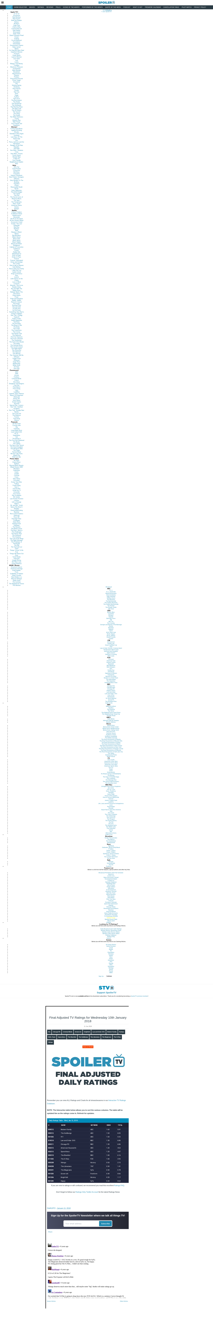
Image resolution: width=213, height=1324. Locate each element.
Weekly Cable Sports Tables (111, 933)
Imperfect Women (16, 52)
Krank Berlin (17, 55)
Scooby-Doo (17, 308)
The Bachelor (111, 599)
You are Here (111, 858)
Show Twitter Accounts (111, 913)
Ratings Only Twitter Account (87, 1192)
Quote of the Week (113, 7)
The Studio (16, 115)
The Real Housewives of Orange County (111, 748)
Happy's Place (111, 690)
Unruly (111, 830)
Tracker (111, 638)
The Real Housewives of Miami (111, 744)
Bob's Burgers (111, 667)
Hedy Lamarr (16, 47)
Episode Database (111, 882)
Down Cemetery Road (17, 35)
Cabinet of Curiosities (16, 247)
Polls (58, 7)
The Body (16, 327)
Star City (16, 92)
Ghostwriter (16, 43)
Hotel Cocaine (16, 575)
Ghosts (111, 626)
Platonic (16, 75)
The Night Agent (16, 348)
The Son (110, 823)
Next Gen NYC (110, 731)
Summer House (111, 733)
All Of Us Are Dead (16, 219)
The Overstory (16, 350)
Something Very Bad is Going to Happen (16, 312)
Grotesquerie (111, 772)
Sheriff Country (110, 637)
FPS (111, 962)
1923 (16, 372)
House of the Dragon (111, 796)
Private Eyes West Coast (111, 650)
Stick (16, 93)
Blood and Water (16, 244)
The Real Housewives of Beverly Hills (111, 741)
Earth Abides (16, 570)
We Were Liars (16, 562)
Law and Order (110, 692)
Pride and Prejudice (16, 298)
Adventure (111, 960)
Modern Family (112, 1032)
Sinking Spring (16, 85)
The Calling (16, 443)
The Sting (16, 113)
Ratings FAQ (111, 936)
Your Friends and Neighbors (16, 124)
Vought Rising (16, 560)
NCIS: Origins (111, 634)
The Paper (16, 450)
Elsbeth (111, 617)
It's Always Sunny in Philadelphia (111, 774)
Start (9, 7)
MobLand (17, 397)
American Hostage (17, 569)
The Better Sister (16, 528)
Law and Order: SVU (111, 693)
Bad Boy (16, 227)
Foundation (16, 42)
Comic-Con (110, 876)
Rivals (17, 189)
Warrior (16, 420)
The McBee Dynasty (111, 738)
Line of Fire (111, 695)
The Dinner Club (16, 333)
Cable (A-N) (108, 703)
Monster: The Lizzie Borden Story (16, 286)
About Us (111, 874)
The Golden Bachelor (111, 602)
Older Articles (124, 1301)
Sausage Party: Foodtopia (17, 519)
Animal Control (110, 662)
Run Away (16, 303)
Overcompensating (17, 510)
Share (50, 1232)
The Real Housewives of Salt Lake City (111, 752)
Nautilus (110, 708)
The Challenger (16, 532)
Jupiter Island (16, 272)
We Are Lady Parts (17, 453)
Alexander (16, 217)
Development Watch (111, 879)
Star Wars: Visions (17, 153)
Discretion (16, 382)
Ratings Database (111, 935)
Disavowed (16, 32)
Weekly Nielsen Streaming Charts (111, 930)
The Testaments (16, 202)
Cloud (111, 948)
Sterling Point (16, 523)
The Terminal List (16, 547)
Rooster (111, 808)
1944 (16, 373)
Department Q (16, 254)
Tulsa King (16, 418)
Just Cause (16, 494)
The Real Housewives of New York (111, 747)
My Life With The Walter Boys (16, 289)
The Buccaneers (16, 100)
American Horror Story (111, 763)
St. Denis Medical (111, 698)
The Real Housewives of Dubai (111, 742)
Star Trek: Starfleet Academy (16, 407)
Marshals (111, 628)
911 (49, 1032)
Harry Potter (111, 794)
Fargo (111, 769)
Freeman (16, 428)
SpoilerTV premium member (139, 996)
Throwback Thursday (111, 914)
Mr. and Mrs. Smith (16, 505)
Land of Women (17, 57)
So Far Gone (16, 310)
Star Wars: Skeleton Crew (16, 151)
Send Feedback (111, 911)
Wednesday (16, 363)
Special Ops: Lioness (16, 405)
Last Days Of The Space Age (16, 137)
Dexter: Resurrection (111, 838)
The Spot (17, 200)
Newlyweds (110, 697)
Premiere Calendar (111, 902)
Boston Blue (111, 612)
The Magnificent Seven (16, 583)
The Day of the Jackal (16, 445)
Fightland (111, 846)
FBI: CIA (110, 621)
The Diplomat (16, 335)
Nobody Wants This (16, 292)
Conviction (16, 170)
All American (111, 642)
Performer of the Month (92, 7)
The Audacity (111, 709)
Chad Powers (16, 169)
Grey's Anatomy (111, 595)
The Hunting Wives (16, 345)
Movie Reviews (111, 894)
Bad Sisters (16, 19)
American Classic (16, 567)
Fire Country (111, 623)
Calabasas (16, 249)
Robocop (16, 515)
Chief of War (17, 27)
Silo (16, 83)
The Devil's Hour (16, 533)
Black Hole (16, 239)
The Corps (16, 328)
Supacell (16, 317)
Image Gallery (111, 887)
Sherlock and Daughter (111, 651)
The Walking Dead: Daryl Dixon (111, 712)
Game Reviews (111, 946)
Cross (16, 477)
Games (109, 938)
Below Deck (111, 725)
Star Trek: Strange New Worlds (16, 411)
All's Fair (16, 167)
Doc (111, 668)
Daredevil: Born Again (17, 133)
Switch (111, 955)
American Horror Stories (16, 206)
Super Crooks (16, 318)
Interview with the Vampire (111, 720)
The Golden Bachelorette (110, 604)
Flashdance (16, 387)
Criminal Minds (16, 378)
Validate (109, 976)
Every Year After (16, 482)
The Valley (111, 753)
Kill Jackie (16, 497)
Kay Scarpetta (16, 495)
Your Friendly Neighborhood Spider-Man (16, 161)
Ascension (16, 15)
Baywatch (111, 664)
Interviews (111, 888)
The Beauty (110, 775)
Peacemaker (111, 806)
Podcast (110, 900)
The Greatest (16, 537)
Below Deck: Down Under (111, 727)
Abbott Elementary (110, 593)
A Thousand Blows (17, 128)
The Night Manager (16, 540)
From (16, 572)
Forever (16, 259)
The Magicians (106, 1037)
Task (111, 811)
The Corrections (16, 330)
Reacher (16, 512)
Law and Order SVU (98, 1032)
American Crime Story (111, 761)
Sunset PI (111, 700)
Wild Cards (111, 656)
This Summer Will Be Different (16, 356)
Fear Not (16, 385)
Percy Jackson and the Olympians (16, 142)
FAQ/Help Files (110, 883)
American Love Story (111, 764)
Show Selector (20, 7)
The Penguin (111, 819)
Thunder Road (111, 715)
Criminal (16, 475)
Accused (111, 659)
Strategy (110, 968)
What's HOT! (111, 921)
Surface (16, 97)
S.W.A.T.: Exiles (111, 855)
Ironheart (16, 135)
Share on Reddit (88, 1047)
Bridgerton (16, 245)
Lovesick (16, 283)
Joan (110, 646)
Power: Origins (110, 852)
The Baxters (17, 527)
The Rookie (110, 606)
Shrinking (17, 87)
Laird (16, 390)
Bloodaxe (17, 469)
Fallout (16, 484)
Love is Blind (16, 282)
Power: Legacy (110, 850)
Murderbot (16, 72)
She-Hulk (17, 148)
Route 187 (16, 398)
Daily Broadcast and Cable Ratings (111, 929)
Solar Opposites (16, 190)
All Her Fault (17, 424)
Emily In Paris (16, 257)
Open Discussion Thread (111, 877)
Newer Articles (51, 1301)
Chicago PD (111, 689)
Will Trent (111, 609)
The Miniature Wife (17, 448)
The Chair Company (111, 814)
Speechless (61, 1037)
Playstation (111, 952)
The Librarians (95, 1037)
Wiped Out (16, 455)
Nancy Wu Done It (16, 507)
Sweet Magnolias (16, 320)
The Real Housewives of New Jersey (111, 745)
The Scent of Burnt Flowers (111, 781)
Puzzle (111, 971)
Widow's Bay (16, 120)
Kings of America (16, 273)
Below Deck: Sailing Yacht (111, 730)
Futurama (17, 174)
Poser (16, 297)
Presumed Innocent (16, 78)
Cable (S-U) (108, 834)
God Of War (16, 489)
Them (16, 548)
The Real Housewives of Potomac (111, 750)
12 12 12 (16, 14)
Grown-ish (78, 1032)
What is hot (137, 7)
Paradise (16, 184)
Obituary (16, 179)
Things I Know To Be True (16, 551)
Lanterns (111, 802)
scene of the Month (71, 7)
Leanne (16, 277)
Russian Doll (17, 307)
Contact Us (111, 880)
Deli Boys (16, 172)
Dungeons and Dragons (16, 383)
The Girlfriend (16, 535)
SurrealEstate (111, 863)
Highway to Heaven (111, 673)
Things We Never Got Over (17, 554)
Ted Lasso (16, 98)
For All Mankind (17, 40)
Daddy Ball (16, 252)
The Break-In (16, 438)
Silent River (16, 522)
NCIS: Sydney (111, 635)
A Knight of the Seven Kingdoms (111, 786)
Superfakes (16, 435)
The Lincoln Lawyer (16, 347)
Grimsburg (111, 671)
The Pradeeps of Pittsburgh (16, 542)
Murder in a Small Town (111, 678)
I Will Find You (16, 270)
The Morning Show (17, 107)
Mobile (111, 949)
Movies (32, 7)
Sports (111, 969)
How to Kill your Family (16, 269)
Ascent (16, 375)
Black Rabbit (16, 242)
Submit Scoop (111, 918)
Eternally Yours (110, 618)
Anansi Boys (16, 462)
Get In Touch (106, 10)
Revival (111, 861)
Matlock (111, 629)
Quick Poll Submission (111, 904)
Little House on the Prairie (17, 279)
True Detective (111, 828)
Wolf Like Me (16, 457)
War (111, 831)
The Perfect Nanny (111, 820)
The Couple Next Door (111, 857)
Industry (111, 799)
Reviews (111, 910)
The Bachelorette (111, 601)
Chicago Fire (111, 686)
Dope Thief (16, 34)
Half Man (111, 792)
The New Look (16, 108)
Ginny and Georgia (17, 262)
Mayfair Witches (111, 722)
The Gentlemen (17, 340)
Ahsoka (16, 132)
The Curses (16, 332)
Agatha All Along (16, 130)
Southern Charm (111, 735)
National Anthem (111, 706)
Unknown (17, 558)
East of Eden (16, 255)
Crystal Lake (17, 425)
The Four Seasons (17, 337)
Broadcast (109, 587)
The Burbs (16, 442)
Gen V (17, 487)
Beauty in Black (16, 232)
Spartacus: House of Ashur (111, 853)
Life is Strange (16, 502)
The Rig (16, 545)
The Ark (111, 865)
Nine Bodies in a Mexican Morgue (16, 578)
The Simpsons (111, 681)
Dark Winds (110, 719)
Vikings (50, 1042)
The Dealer (16, 102)
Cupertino (111, 614)
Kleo (16, 275)
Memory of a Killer (111, 676)
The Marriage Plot (111, 780)
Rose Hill (16, 517)
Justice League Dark (111, 800)
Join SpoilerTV (106, 11)
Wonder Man (17, 157)
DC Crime (111, 788)
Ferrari (17, 37)
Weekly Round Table (111, 919)
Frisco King (16, 388)
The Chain (111, 813)
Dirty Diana (16, 479)
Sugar (16, 95)
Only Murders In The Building (16, 181)
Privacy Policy (200, 7)
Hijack (17, 48)
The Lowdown (111, 778)
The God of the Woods (16, 342)
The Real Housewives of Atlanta (111, 739)
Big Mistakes (16, 235)
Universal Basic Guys (111, 682)
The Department (111, 841)
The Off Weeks (16, 110)
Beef (16, 230)
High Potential (111, 596)
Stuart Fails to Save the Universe (111, 810)
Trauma (16, 417)
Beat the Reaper (16, 20)
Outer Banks (17, 295)
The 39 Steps (16, 323)
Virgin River (16, 362)
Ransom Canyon (16, 302)
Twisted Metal (16, 452)
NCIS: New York (111, 632)
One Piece (16, 293)
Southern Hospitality (111, 736)
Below (17, 234)
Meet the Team (110, 893)
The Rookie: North (111, 607)
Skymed (16, 403)
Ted (16, 437)
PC (111, 951)
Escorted (16, 480)
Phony (17, 185)
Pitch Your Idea (110, 899)
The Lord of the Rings (17, 538)
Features (108, 866)
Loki (16, 140)
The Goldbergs (83, 1037)
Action (111, 958)
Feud (110, 770)
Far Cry (111, 767)
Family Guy (111, 670)
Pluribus (16, 77)
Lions (111, 805)
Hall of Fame (111, 885)
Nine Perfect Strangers (16, 177)
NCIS (111, 631)
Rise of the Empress (16, 513)
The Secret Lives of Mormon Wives (16, 197)
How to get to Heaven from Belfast (17, 266)
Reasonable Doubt (16, 187)
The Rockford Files (111, 701)
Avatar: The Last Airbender (16, 224)
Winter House (111, 756)
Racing (111, 963)
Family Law (110, 643)
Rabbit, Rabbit (16, 300)
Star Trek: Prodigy (16, 315)
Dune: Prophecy (111, 791)
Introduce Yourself (111, 891)
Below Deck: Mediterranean (111, 728)
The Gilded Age (111, 816)
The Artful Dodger (16, 192)
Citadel (16, 474)
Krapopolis (111, 675)
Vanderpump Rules (111, 755)
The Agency (110, 839)
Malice (16, 504)
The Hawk (16, 343)
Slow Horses (17, 88)
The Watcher (16, 352)
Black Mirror (16, 240)
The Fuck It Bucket (16, 338)
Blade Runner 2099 (16, 467)
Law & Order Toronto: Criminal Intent (111, 648)
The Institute (17, 582)
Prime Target (16, 80)
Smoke (16, 90)
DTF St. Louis (111, 789)
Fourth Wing (16, 485)
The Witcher (16, 353)
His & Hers (16, 264)
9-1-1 (111, 590)
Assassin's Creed (16, 222)
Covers (16, 250)
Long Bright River (16, 430)
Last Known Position (16, 499)
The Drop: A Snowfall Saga (111, 777)
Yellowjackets (111, 842)
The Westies (17, 585)
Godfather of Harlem (16, 574)
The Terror (111, 711)
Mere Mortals (16, 70)
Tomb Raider (17, 557)
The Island (16, 194)
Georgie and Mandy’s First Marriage (111, 624)
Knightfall (87, 1032)
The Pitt (111, 822)
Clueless (16, 377)
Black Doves (16, 237)
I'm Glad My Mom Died (16, 50)
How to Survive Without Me (111, 797)
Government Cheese (16, 45)
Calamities (16, 470)
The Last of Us (111, 817)
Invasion (16, 53)
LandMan (17, 392)
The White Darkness (16, 117)
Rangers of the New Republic (16, 146)
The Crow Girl (16, 413)
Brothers (16, 24)
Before (16, 22)
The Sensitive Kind (111, 783)
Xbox (110, 957)
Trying (17, 118)
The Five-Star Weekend (16, 440)
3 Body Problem (16, 212)
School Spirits (16, 402)
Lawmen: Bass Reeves (16, 393)
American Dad (111, 661)
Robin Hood (16, 580)
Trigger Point (16, 358)
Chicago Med (111, 687)
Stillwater (17, 525)
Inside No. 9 (16, 490)
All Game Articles (111, 944)
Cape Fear (16, 25)
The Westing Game (111, 825)
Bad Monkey (17, 17)
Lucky (17, 62)
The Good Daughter (16, 447)
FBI (111, 620)
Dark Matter (16, 30)
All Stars (16, 460)
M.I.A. (17, 433)
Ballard (16, 464)
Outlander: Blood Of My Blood (111, 847)
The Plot (16, 195)
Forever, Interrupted (16, 260)
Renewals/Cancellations (111, 908)
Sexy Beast (16, 400)
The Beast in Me (16, 325)
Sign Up (101, 976)
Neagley (16, 508)
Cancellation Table (171, 7)
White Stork (16, 365)
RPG (110, 965)
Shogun (16, 208)
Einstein (110, 615)
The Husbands (16, 105)
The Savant (16, 112)
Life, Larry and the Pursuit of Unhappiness (111, 803)
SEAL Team (51, 1037)
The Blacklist (72, 1037)
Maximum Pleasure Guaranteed (16, 67)
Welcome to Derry (111, 833)
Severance (16, 82)
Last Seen (16, 58)
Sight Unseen (111, 653)
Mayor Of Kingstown (16, 395)
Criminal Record (16, 29)
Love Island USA (16, 432)
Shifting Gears (111, 598)
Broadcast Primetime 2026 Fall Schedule (111, 873)
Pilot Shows (110, 896)
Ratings (111, 905)
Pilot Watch (111, 897)
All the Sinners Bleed (16, 220)
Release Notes (110, 907)
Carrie (16, 472)
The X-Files (117, 1037)
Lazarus (16, 500)
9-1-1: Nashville (111, 592)
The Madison (16, 415)
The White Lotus (111, 827)
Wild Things (16, 122)
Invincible (17, 492)
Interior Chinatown (16, 175)
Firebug (16, 38)
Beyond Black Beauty (17, 465)
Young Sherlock (17, 563)
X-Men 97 (16, 158)
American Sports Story (111, 766)
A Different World (16, 214)
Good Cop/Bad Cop (111, 645)
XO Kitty (16, 367)
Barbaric (16, 229)
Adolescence (16, 215)
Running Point (16, 305)
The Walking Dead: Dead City (111, 714)
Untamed (16, 360)
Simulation (111, 966)
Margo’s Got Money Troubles (16, 64)
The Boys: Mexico (16, 530)
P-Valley (110, 849)
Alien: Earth (16, 203)
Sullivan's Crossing (111, 654)
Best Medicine (111, 665)
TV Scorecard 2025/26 (111, 916)
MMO (111, 972)
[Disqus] (88, 1270)
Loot (16, 60)
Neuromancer (16, 73)
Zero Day (17, 368)
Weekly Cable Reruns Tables (111, 932)
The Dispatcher (16, 103)
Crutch (16, 380)
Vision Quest (16, 155)
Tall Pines (16, 322)
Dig (17, 427)
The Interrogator (111, 679)
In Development (111, 890)
